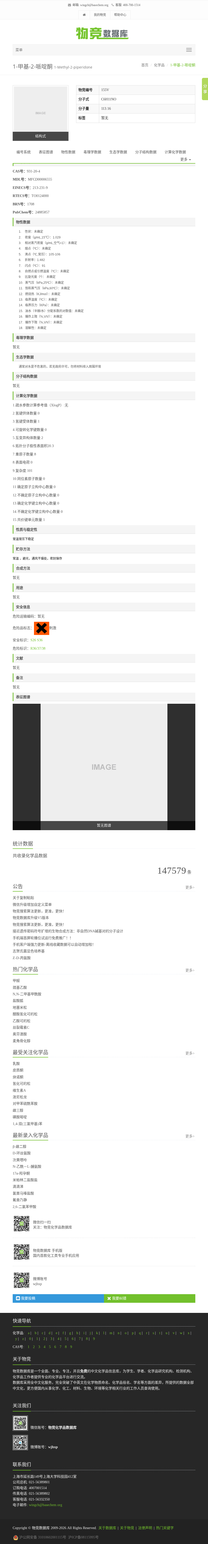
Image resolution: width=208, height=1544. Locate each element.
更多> (190, 887)
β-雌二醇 (19, 1147)
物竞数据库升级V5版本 (31, 918)
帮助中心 (120, 15)
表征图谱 (46, 152)
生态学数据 (118, 152)
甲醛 (16, 981)
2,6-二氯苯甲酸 (24, 1207)
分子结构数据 (146, 152)
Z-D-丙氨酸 (22, 958)
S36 (40, 640)
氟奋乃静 (20, 1200)
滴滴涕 (18, 1186)
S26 (33, 640)
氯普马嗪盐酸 (23, 1193)
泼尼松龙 (20, 1097)
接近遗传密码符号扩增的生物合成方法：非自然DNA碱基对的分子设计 (68, 931)
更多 (184, 159)
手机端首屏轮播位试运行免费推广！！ (43, 938)
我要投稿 (27, 1298)
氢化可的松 (21, 1084)
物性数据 (68, 152)
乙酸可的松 (21, 1021)
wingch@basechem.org (94, 5)
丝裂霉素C (21, 1027)
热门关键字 (165, 1528)
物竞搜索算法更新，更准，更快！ (39, 911)
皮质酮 (18, 1070)
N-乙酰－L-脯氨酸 (27, 1166)
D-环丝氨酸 (22, 1153)
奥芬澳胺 (20, 1034)
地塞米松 (20, 1007)
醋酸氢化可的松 (25, 1014)
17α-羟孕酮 (21, 1173)
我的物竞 (100, 15)
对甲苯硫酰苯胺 (25, 1104)
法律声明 (145, 1528)
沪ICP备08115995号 (83, 1537)
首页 (144, 65)
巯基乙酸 (20, 987)
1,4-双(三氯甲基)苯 (27, 1124)
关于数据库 (107, 1528)
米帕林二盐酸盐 (25, 1180)
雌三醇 (18, 1110)
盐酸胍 (18, 1001)
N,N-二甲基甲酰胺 (27, 994)
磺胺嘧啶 (20, 1117)
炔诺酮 (18, 1077)
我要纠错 (118, 1298)
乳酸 (16, 1064)
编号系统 (23, 152)
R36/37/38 (37, 648)
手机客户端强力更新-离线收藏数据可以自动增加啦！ (54, 944)
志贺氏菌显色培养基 (29, 951)
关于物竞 (127, 1528)
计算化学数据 (175, 152)
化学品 (159, 65)
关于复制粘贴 (23, 898)
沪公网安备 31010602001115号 (42, 1537)
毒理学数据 (92, 152)
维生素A (19, 1090)
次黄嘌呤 (20, 1160)
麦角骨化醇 (21, 1041)
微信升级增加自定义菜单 (32, 905)
